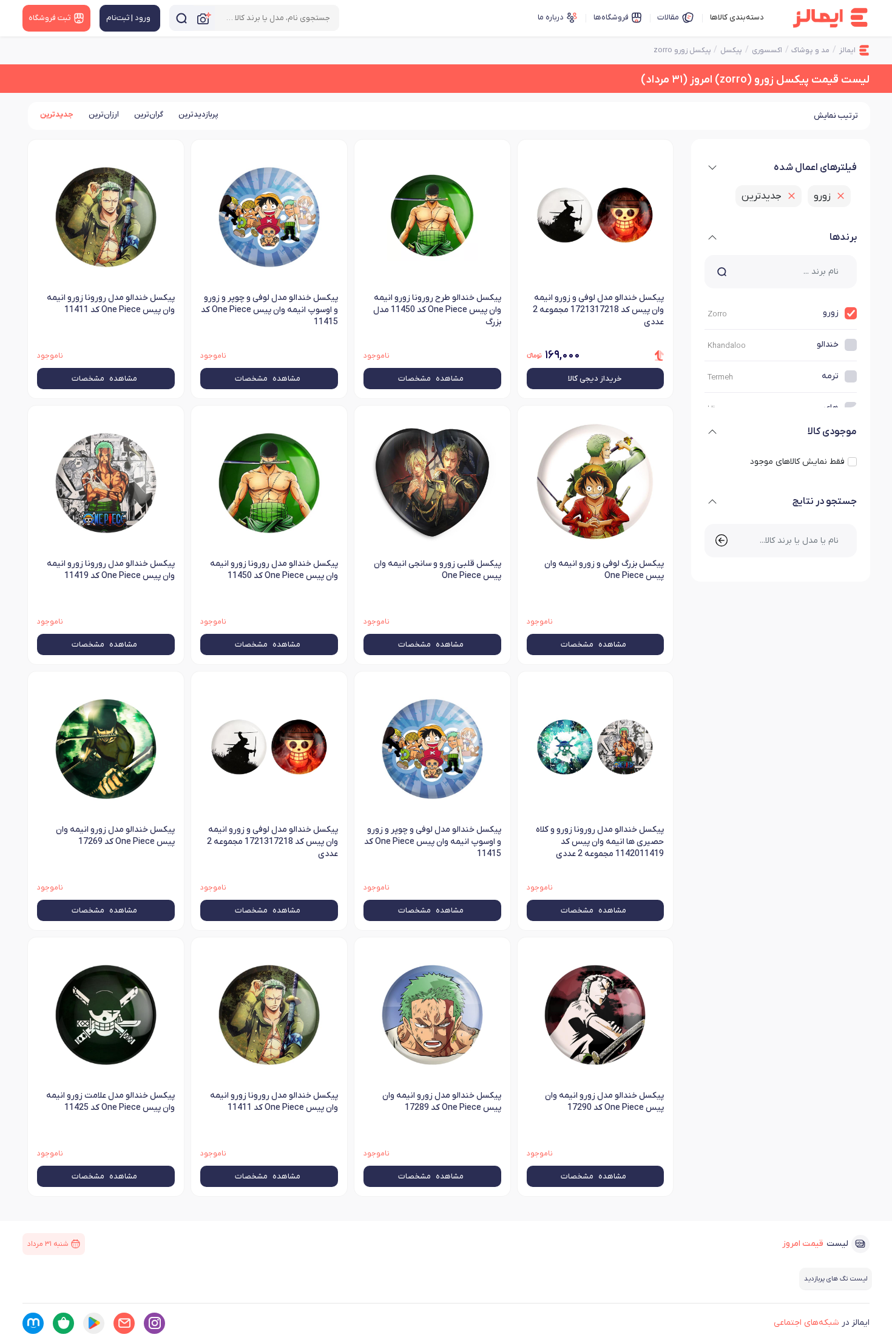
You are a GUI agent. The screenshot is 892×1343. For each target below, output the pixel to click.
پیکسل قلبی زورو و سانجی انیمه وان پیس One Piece (437, 570)
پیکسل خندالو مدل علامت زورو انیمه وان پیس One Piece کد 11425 (110, 1102)
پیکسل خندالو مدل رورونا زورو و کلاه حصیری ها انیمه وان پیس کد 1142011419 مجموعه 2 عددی (600, 842)
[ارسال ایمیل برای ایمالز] (124, 1323)
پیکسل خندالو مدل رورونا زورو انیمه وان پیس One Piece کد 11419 (111, 570)
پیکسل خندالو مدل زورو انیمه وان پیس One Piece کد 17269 (115, 836)
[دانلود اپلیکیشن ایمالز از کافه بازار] (63, 1323)
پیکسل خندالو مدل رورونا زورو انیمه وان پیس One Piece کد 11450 (274, 570)
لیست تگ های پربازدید (835, 1278)
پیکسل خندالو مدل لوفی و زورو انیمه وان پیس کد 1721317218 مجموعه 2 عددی (272, 842)
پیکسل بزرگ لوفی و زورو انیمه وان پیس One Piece (604, 570)
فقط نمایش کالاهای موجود (797, 461)
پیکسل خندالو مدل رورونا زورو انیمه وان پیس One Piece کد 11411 (274, 1102)
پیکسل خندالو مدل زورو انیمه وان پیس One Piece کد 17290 (604, 1102)
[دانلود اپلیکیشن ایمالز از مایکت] (33, 1323)
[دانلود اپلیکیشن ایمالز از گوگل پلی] (93, 1323)
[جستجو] (181, 18)
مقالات (668, 17)
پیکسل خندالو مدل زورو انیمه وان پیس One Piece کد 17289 (441, 1102)
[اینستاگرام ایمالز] (154, 1323)
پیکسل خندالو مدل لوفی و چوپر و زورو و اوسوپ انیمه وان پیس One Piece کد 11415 (432, 842)
